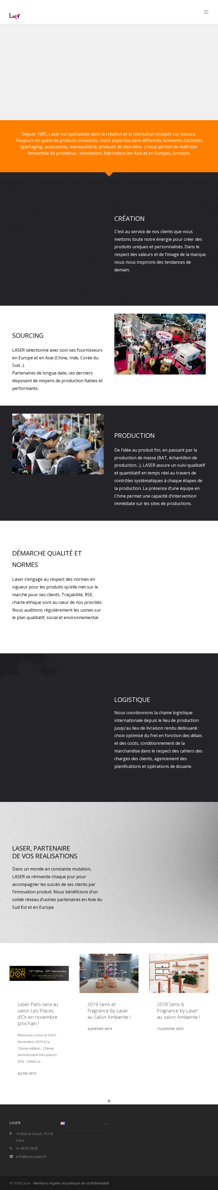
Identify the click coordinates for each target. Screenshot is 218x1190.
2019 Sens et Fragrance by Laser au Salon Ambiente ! (109, 1010)
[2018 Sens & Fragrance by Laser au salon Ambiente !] (178, 973)
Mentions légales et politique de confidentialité (71, 1183)
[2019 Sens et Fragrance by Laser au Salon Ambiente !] (109, 973)
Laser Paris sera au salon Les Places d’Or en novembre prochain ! (38, 1014)
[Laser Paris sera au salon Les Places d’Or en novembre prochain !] (39, 973)
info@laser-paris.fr (31, 1156)
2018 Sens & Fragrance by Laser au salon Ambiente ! (178, 1010)
